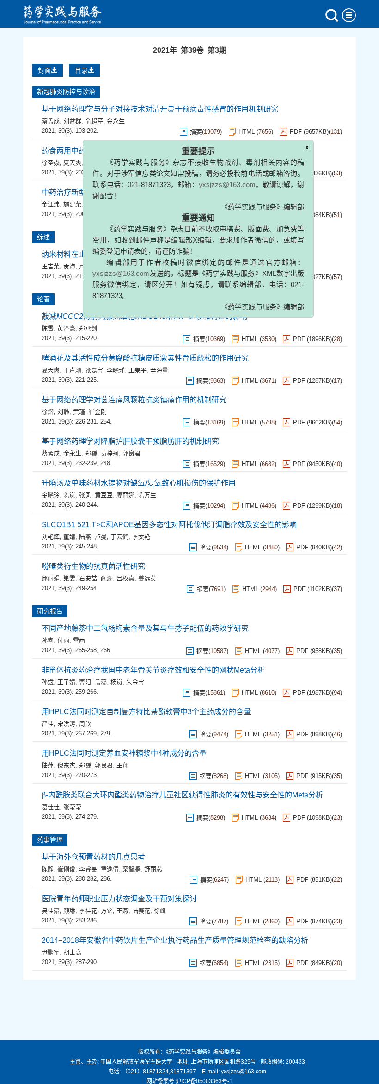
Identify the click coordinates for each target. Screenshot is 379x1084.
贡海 (69, 266)
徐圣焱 (51, 162)
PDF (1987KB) (312, 692)
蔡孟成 (51, 121)
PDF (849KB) (314, 962)
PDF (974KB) (314, 921)
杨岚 (116, 682)
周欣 (85, 723)
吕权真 (125, 578)
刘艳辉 (51, 536)
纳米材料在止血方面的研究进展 (93, 254)
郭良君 (131, 453)
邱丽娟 (51, 578)
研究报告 (50, 611)
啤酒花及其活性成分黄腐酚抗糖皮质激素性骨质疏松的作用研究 (145, 358)
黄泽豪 (66, 328)
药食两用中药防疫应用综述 (86, 151)
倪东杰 (66, 765)
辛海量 (159, 370)
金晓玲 (51, 495)
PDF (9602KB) (312, 422)
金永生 (72, 453)
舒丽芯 (153, 869)
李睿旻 (88, 869)
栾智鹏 (131, 869)
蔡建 (91, 204)
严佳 (48, 723)
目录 (81, 70)
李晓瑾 (116, 370)
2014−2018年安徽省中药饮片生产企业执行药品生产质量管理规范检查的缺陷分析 (175, 940)
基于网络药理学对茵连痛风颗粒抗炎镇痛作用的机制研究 (134, 400)
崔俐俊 (66, 869)
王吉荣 (51, 266)
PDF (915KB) (314, 776)
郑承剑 (88, 328)
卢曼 (101, 536)
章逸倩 (110, 869)
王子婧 (66, 682)
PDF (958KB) (314, 651)
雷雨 (79, 640)
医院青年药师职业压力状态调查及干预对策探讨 (119, 899)
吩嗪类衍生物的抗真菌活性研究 (93, 566)
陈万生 (147, 495)
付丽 (63, 640)
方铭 (107, 910)
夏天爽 (72, 162)
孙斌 (48, 682)
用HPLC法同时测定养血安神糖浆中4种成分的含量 (124, 753)
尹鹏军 (51, 952)
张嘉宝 (94, 370)
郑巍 (91, 453)
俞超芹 (94, 121)
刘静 (63, 411)
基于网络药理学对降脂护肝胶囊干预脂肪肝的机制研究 (130, 441)
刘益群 (72, 121)
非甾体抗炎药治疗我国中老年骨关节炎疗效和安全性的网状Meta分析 (153, 670)
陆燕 (85, 536)
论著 (43, 299)
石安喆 (88, 578)
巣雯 (69, 578)
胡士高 (72, 952)
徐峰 (160, 910)
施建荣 (72, 204)
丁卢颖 (72, 370)
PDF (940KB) (314, 547)
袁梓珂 (110, 453)
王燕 (122, 910)
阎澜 (107, 578)
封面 (44, 70)
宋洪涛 (66, 723)
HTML (250, 339)
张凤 (85, 495)
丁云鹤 (119, 536)
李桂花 (88, 910)
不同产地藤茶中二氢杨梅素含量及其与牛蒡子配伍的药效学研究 (145, 628)
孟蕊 (101, 682)
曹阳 (85, 682)
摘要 (199, 339)
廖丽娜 (125, 495)
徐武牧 (94, 162)
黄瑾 (79, 411)
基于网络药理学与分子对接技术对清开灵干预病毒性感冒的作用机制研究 (160, 109)
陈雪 (48, 328)
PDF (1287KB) (312, 380)
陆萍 (48, 765)
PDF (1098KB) (312, 817)
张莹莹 (72, 807)
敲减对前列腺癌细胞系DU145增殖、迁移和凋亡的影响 (144, 316)
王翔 (122, 765)
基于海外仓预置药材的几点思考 (93, 857)
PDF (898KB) (314, 734)
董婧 (69, 536)
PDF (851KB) (314, 879)
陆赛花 (141, 910)
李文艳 (141, 536)
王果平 (137, 370)
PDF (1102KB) (312, 589)
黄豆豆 (104, 495)
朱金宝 (135, 682)
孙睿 (48, 640)
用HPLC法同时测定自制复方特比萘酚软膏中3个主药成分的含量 (146, 712)
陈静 (48, 869)
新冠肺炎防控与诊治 (66, 91)
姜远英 (147, 578)
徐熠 (48, 411)
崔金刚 (98, 411)
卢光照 (88, 266)
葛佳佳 (51, 807)
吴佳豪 (51, 910)
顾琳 (69, 910)
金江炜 (51, 204)
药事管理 (50, 839)
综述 (43, 237)
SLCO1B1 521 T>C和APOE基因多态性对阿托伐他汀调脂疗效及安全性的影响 (169, 525)
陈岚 (69, 495)
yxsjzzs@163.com (241, 164)
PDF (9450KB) (312, 464)
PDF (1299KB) (312, 505)
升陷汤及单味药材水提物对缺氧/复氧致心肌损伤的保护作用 (139, 483)
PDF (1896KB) (312, 339)
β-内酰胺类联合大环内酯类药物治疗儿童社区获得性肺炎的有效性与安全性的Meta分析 (182, 795)
